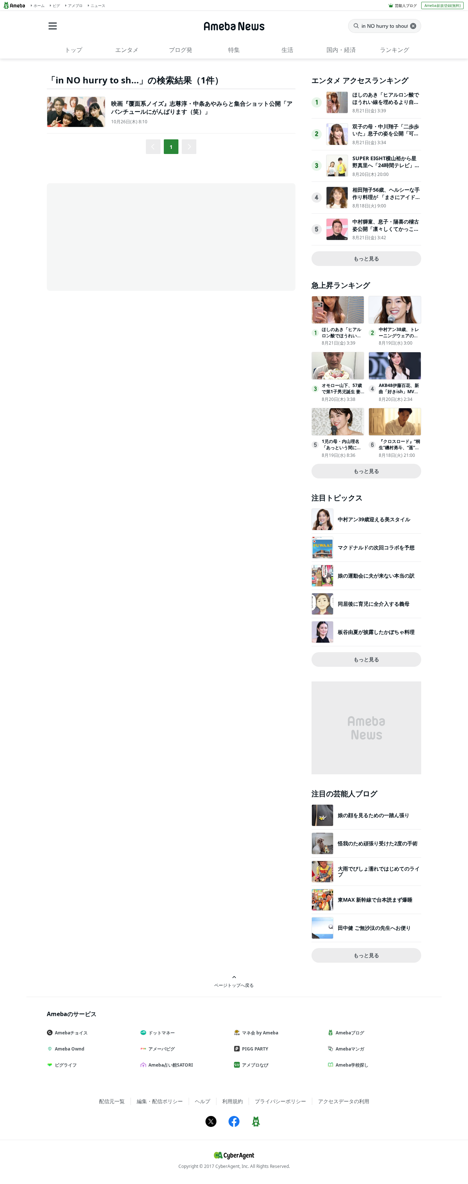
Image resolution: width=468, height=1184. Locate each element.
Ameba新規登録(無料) (442, 5)
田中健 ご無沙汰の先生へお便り (374, 927)
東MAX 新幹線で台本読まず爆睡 (375, 899)
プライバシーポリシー (280, 1101)
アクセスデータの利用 (343, 1101)
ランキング (394, 50)
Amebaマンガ (350, 1049)
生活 (287, 50)
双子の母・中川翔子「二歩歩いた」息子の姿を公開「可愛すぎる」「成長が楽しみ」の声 (385, 137)
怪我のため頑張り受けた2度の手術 (378, 843)
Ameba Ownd (69, 1049)
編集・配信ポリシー (160, 1101)
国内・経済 (341, 50)
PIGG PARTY (255, 1049)
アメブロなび (255, 1065)
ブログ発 (180, 50)
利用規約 (232, 1101)
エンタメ (127, 50)
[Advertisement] (112, 236)
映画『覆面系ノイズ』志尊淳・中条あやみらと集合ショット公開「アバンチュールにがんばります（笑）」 (201, 107)
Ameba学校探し (352, 1065)
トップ (73, 50)
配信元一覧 (112, 1101)
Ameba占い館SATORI (170, 1065)
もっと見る (366, 258)
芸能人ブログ (406, 5)
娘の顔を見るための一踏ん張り (374, 815)
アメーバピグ (161, 1049)
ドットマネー (161, 1033)
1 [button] (171, 146)
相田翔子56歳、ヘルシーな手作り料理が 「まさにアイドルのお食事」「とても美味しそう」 (386, 200)
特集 (234, 50)
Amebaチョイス (71, 1033)
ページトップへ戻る (234, 985)
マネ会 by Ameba (260, 1033)
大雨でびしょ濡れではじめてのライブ (379, 871)
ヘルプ (202, 1101)
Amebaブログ (350, 1033)
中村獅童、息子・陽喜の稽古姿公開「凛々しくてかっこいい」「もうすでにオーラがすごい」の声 (385, 232)
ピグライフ (66, 1065)
